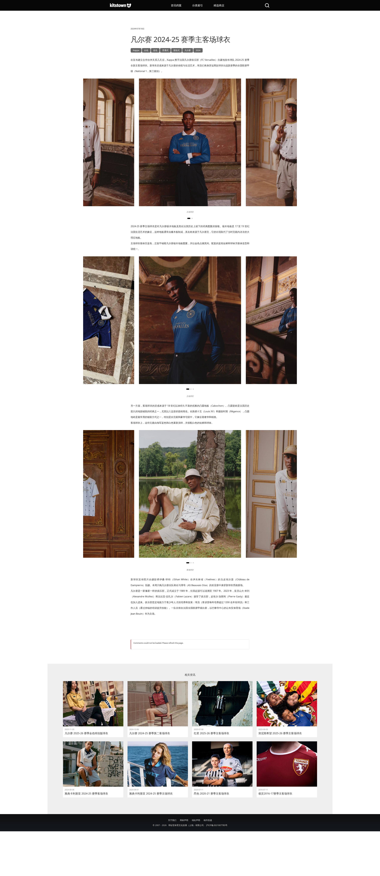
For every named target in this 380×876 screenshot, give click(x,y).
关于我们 (172, 820)
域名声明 (196, 820)
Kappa (136, 50)
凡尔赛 (188, 50)
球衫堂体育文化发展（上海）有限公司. (186, 825)
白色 (146, 50)
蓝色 (155, 50)
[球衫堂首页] (120, 5)
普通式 (165, 50)
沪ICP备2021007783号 (216, 825)
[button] (188, 218)
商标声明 (184, 820)
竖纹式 (176, 50)
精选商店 (219, 5)
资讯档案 (176, 5)
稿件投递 (208, 820)
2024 (198, 50)
